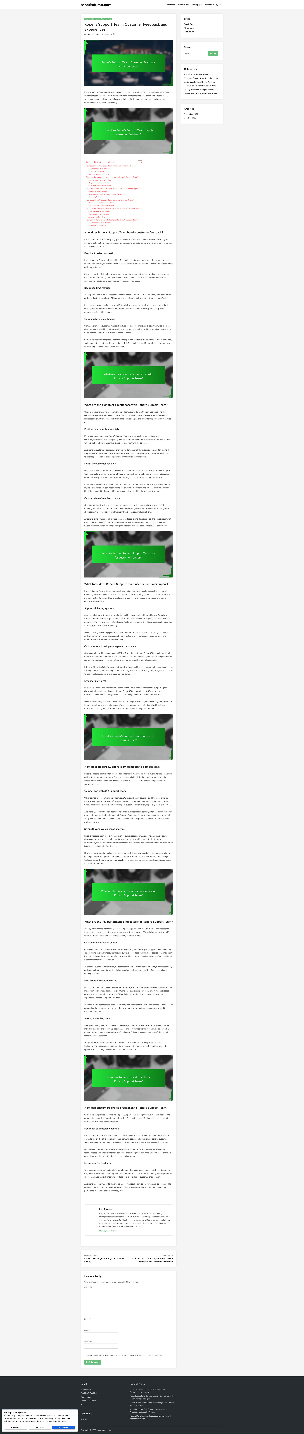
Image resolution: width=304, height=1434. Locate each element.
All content (170, 5)
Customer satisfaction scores (99, 211)
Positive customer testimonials (99, 180)
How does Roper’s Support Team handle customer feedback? (110, 166)
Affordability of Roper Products (197, 74)
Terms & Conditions (89, 1401)
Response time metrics (96, 171)
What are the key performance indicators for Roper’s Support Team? (113, 208)
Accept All (63, 1428)
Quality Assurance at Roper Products (199, 89)
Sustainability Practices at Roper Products (201, 93)
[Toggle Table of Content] (138, 162)
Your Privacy (86, 1397)
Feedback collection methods (99, 169)
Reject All (40, 1428)
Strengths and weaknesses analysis (101, 205)
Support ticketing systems (97, 191)
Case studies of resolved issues (99, 186)
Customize (16, 1428)
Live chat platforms (95, 197)
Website (88, 1341)
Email (87, 1330)
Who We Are (183, 5)
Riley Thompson (93, 34)
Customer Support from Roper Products (98, 19)
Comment (89, 1287)
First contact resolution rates (98, 214)
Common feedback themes (98, 174)
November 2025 (191, 114)
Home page (197, 5)
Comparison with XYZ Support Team (101, 203)
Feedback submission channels (99, 223)
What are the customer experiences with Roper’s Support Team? (112, 177)
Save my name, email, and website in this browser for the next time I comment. (124, 1355)
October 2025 (190, 118)
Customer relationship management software (105, 194)
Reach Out (209, 5)
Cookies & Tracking (89, 1393)
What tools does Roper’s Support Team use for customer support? (113, 188)
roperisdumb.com (96, 4)
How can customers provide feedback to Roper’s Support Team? (112, 220)
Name (87, 1319)
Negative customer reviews (98, 183)
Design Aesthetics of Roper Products (199, 82)
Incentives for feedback (97, 225)
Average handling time (96, 217)
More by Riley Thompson (109, 1231)
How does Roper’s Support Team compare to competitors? (110, 200)
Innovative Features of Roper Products (200, 86)
